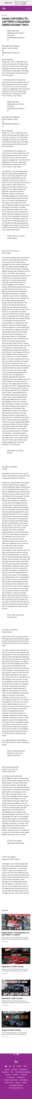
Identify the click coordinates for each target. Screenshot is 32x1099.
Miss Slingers (24, 1080)
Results (19, 1066)
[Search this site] (27, 8)
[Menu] (29, 8)
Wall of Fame (9, 1082)
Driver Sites (11, 1077)
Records (17, 1082)
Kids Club (24, 1074)
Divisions (8, 1074)
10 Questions (21, 1077)
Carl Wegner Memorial (16, 1085)
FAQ (12, 1072)
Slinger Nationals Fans (11, 1080)
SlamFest (16, 1074)
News (25, 1066)
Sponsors (14, 1069)
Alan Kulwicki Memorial (16, 1088)
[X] (14, 1054)
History (25, 1082)
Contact (7, 1069)
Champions (5, 1072)
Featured (4, 15)
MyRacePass (23, 1069)
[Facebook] (17, 1054)
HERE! (24, 4)
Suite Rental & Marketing (22, 1072)
